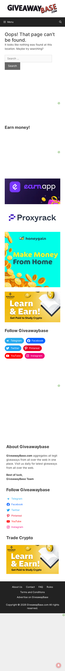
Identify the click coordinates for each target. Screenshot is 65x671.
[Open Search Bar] (60, 22)
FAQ (40, 586)
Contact (30, 586)
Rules (50, 586)
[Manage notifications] (58, 665)
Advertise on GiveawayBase (32, 597)
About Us (17, 586)
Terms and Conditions (32, 592)
